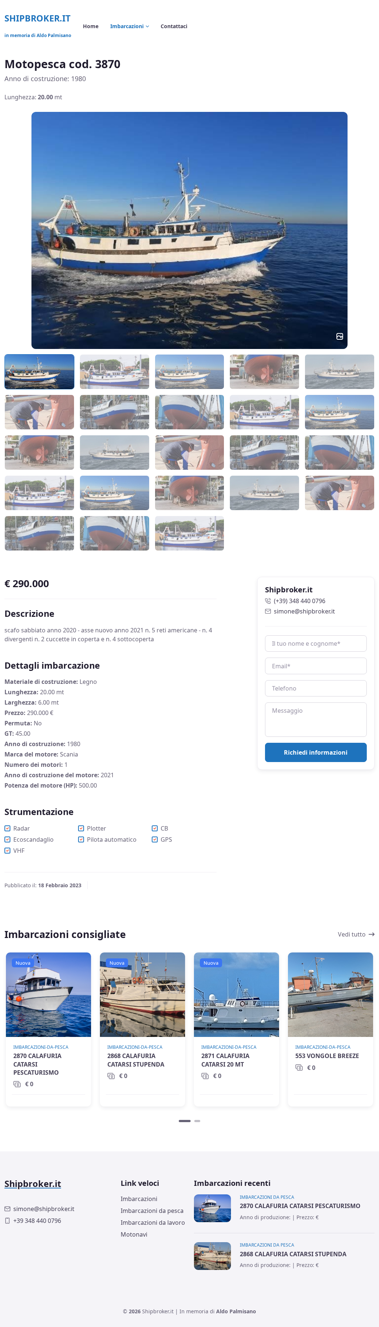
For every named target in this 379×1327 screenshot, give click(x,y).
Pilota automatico (112, 839)
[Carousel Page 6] (39, 412)
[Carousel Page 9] (264, 412)
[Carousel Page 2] (114, 372)
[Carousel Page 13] (189, 452)
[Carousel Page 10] (339, 412)
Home (90, 26)
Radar (21, 828)
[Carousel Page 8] (189, 412)
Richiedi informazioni (316, 752)
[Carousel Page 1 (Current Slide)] (185, 1121)
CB (164, 828)
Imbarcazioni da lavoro (153, 1222)
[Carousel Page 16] (39, 493)
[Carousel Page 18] (189, 493)
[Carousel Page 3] (189, 372)
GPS (166, 839)
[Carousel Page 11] (39, 452)
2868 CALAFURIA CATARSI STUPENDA (135, 1060)
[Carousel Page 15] (339, 452)
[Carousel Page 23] (189, 533)
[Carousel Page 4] (264, 372)
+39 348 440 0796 (37, 1221)
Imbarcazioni (139, 1199)
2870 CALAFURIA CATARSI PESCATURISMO (37, 1064)
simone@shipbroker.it (304, 611)
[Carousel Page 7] (114, 412)
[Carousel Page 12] (114, 452)
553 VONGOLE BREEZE (327, 1056)
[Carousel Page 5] (339, 372)
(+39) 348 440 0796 (299, 601)
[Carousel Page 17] (114, 493)
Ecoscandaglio (33, 839)
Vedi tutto (352, 934)
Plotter (96, 828)
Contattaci (174, 26)
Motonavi (134, 1234)
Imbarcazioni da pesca (152, 1211)
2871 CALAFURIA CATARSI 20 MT (225, 1060)
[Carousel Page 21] (39, 533)
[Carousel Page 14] (264, 452)
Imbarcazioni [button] (127, 26)
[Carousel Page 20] (339, 493)
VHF (18, 851)
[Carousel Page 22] (114, 533)
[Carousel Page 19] (264, 493)
